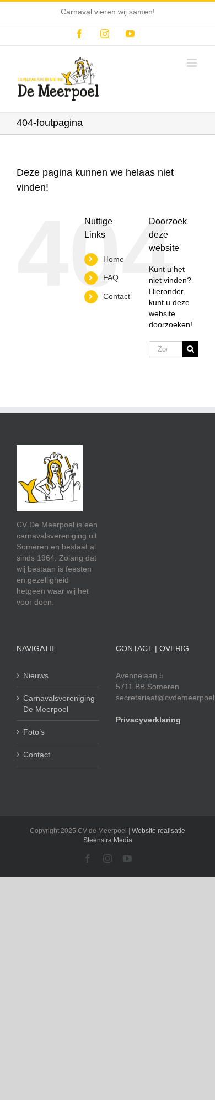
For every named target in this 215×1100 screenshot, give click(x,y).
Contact (116, 296)
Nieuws (36, 675)
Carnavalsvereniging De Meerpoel (58, 704)
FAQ (111, 277)
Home (113, 259)
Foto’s (34, 731)
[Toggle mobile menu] (192, 63)
